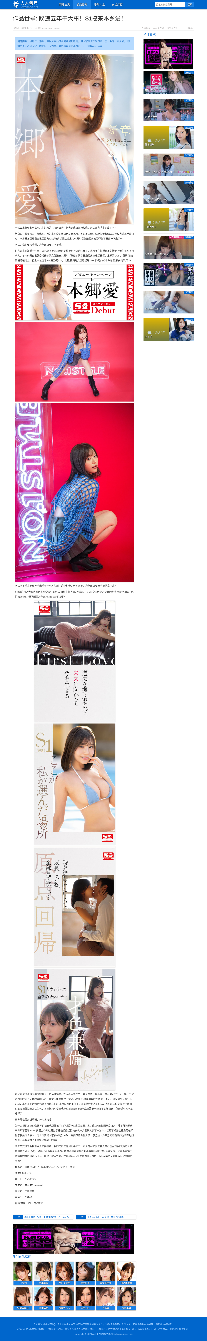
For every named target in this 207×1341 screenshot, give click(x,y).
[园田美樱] (43, 1296)
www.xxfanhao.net (51, 28)
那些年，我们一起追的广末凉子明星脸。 (106, 1217)
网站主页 (64, 4)
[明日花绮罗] (64, 1271)
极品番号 (82, 4)
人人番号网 (158, 28)
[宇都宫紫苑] (22, 1296)
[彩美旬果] (85, 1271)
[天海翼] (105, 1296)
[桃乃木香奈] (126, 1271)
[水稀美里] (126, 1296)
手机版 (189, 28)
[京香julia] (85, 1296)
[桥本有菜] (43, 1271)
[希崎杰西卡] (64, 1296)
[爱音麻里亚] (105, 1271)
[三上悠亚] (22, 1271)
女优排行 (117, 4)
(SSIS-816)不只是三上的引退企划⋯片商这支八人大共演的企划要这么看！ (48, 1217)
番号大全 (99, 4)
